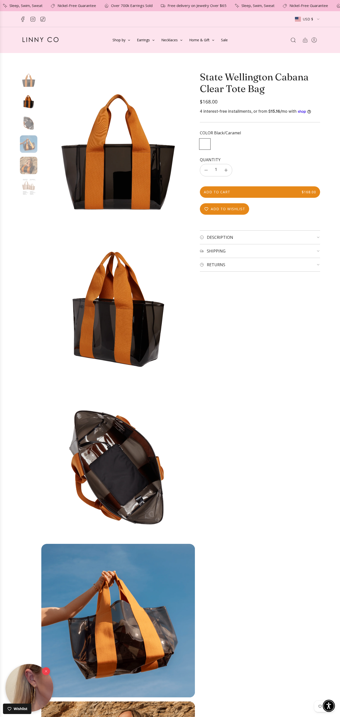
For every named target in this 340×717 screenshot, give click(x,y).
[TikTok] (43, 19)
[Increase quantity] (226, 170)
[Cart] (305, 40)
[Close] (46, 671)
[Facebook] (23, 19)
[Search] (293, 40)
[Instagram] (33, 19)
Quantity (210, 159)
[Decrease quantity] (206, 170)
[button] (29, 688)
